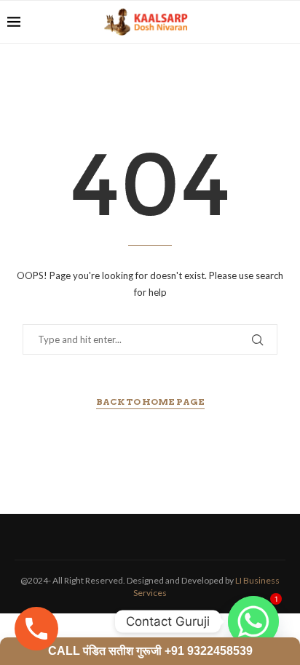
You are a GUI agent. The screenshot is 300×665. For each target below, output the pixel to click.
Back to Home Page (150, 401)
